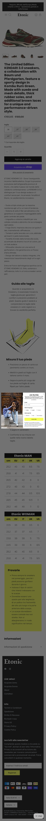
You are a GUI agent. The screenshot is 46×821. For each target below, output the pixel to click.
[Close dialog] (43, 394)
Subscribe (33, 419)
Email (25, 402)
